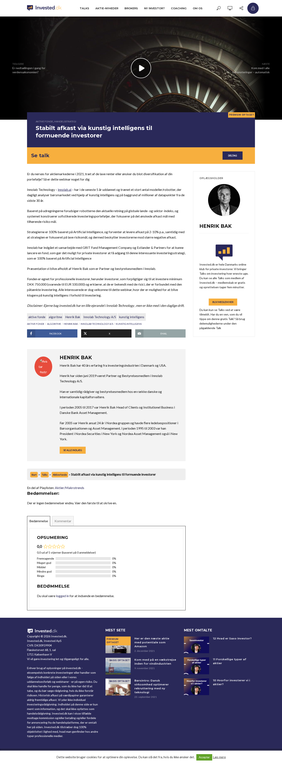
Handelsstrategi (65, 121)
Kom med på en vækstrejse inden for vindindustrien (155, 661)
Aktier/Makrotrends (69, 488)
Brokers (131, 8)
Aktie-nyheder (106, 8)
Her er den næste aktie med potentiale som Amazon (151, 642)
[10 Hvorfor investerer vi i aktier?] (196, 686)
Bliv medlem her (222, 302)
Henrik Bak (72, 317)
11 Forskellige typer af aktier (229, 661)
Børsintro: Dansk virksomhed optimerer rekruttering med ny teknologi (151, 686)
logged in (62, 596)
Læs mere (219, 757)
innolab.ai (64, 189)
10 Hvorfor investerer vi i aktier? (231, 682)
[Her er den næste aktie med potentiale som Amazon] (118, 645)
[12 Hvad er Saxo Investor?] (196, 645)
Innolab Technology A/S (99, 317)
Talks (84, 8)
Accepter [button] (204, 757)
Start (34, 474)
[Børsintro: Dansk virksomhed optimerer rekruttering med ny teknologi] (118, 687)
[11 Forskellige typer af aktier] (196, 665)
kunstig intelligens (131, 317)
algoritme (55, 317)
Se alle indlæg (72, 450)
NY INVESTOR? (154, 8)
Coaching (179, 8)
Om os (198, 8)
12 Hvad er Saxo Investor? (232, 638)
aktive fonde (36, 317)
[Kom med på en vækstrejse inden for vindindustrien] (118, 666)
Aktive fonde (44, 121)
